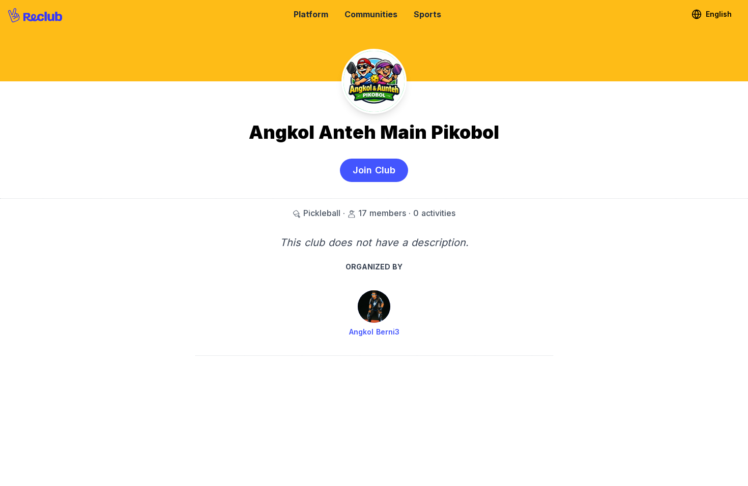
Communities (370, 14)
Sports (427, 14)
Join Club (374, 170)
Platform (311, 14)
